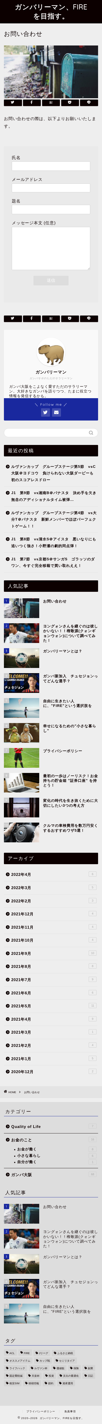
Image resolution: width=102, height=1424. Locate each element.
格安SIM (14, 1383)
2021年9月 (52, 953)
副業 (90, 1368)
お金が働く (55, 1149)
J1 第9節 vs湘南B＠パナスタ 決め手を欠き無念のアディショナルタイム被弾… (54, 496)
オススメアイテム (19, 1360)
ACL (12, 1353)
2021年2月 (52, 1045)
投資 (51, 1375)
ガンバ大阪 (52, 1174)
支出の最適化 (71, 1375)
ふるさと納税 (65, 1353)
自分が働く (55, 1162)
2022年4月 (52, 874)
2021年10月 (52, 940)
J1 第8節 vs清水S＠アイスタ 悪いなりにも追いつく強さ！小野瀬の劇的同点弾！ (53, 542)
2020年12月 (52, 1071)
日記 (90, 1375)
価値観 (60, 1368)
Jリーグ (43, 1353)
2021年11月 (52, 927)
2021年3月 (52, 1032)
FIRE (27, 1353)
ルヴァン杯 (40, 1368)
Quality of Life (52, 1126)
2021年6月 (52, 993)
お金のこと (52, 1140)
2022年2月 (52, 901)
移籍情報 (34, 1383)
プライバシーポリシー (40, 1411)
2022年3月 (52, 887)
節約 (50, 1383)
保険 (76, 1368)
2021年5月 (52, 1006)
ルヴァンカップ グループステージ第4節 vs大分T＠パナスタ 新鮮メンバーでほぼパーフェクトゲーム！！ (54, 519)
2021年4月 (52, 1019)
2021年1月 (52, 1058)
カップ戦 (44, 1360)
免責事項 (70, 1411)
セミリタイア (67, 1360)
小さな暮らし (55, 1156)
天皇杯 (35, 1375)
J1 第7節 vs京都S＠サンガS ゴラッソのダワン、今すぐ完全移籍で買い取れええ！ (53, 562)
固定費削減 (15, 1375)
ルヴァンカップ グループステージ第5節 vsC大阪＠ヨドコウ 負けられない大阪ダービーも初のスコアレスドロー (53, 473)
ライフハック (17, 1368)
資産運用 (68, 1383)
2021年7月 (52, 979)
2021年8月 (52, 966)
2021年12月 (52, 914)
